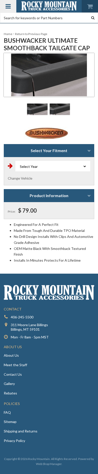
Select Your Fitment (49, 150)
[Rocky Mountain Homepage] (49, 6)
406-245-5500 (22, 317)
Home (8, 34)
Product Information (49, 195)
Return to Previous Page (31, 34)
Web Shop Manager (49, 464)
